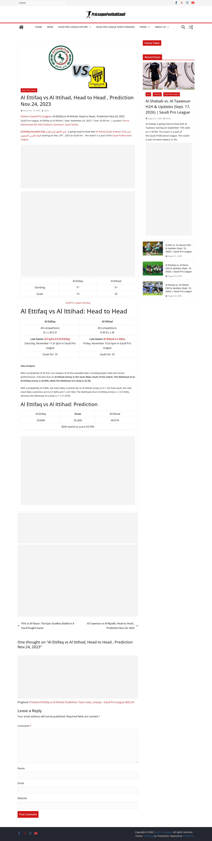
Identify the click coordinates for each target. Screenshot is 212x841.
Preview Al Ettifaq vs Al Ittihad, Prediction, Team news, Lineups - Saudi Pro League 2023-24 (81, 702)
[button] (89, 27)
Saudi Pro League (29, 90)
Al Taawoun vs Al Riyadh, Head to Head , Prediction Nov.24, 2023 (110, 626)
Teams (143, 26)
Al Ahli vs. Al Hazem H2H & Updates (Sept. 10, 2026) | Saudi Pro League (178, 248)
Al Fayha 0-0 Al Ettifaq (57, 339)
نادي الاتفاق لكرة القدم (43, 131)
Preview (157, 94)
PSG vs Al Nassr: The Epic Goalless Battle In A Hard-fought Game (47, 626)
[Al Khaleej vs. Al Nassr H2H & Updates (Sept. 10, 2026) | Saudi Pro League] (153, 271)
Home (38, 26)
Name (21, 768)
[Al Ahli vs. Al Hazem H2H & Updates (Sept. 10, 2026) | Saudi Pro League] (153, 251)
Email (21, 783)
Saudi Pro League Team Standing (115, 26)
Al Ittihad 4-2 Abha (114, 339)
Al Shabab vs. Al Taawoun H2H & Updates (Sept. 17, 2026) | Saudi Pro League (168, 106)
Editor (46, 110)
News (50, 26)
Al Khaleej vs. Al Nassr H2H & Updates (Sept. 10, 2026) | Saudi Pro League (178, 268)
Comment (24, 726)
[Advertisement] (78, 166)
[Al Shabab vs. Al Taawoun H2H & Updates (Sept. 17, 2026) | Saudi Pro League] (168, 76)
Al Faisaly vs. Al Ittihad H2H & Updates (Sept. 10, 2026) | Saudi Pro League (178, 288)
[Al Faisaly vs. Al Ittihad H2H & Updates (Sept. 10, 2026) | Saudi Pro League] (153, 290)
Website (22, 798)
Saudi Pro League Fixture (73, 26)
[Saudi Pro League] (21, 27)
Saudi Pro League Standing (77, 302)
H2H (148, 94)
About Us (160, 26)
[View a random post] (190, 27)
